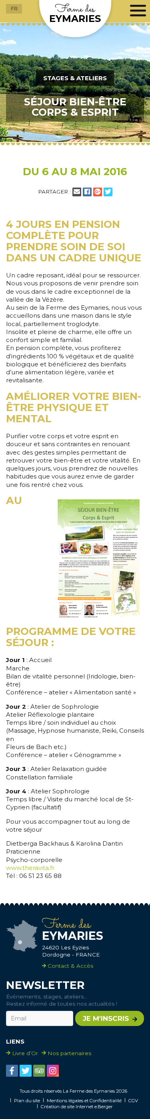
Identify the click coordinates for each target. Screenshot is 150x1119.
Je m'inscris (106, 1018)
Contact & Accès (69, 966)
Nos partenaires (69, 1053)
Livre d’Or (25, 1053)
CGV (133, 1100)
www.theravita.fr (30, 868)
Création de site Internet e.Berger (77, 1106)
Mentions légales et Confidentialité (84, 1100)
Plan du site (27, 1100)
